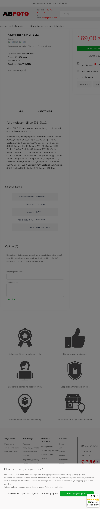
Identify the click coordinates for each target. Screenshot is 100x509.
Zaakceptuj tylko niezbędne (23, 493)
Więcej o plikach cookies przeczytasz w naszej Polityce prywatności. (33, 487)
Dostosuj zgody (50, 493)
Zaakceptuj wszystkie (76, 493)
